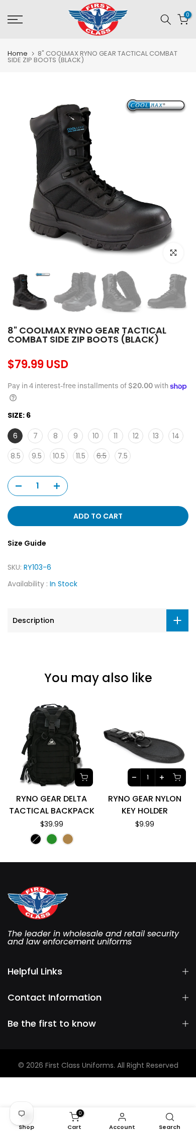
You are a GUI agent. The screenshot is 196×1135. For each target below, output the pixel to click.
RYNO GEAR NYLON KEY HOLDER (144, 805)
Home (18, 53)
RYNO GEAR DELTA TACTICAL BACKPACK (51, 805)
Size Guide (27, 543)
